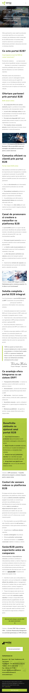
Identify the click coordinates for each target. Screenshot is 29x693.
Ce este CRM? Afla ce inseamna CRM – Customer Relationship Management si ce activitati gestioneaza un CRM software (14, 631)
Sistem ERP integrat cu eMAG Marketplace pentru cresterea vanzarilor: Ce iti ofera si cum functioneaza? (14, 284)
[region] (14, 686)
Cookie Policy (7, 686)
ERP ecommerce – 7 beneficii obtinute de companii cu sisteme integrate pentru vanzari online (14, 475)
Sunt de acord (14, 690)
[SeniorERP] (6, 3)
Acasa (5, 16)
